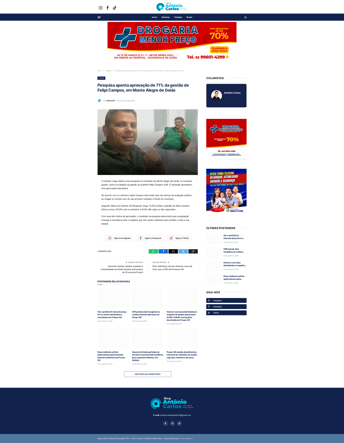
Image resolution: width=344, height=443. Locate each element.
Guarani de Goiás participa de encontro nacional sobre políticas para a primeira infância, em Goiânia (147, 356)
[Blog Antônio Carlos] (172, 6)
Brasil (189, 17)
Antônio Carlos (232, 92)
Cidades (178, 17)
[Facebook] (88, 194)
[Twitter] (88, 206)
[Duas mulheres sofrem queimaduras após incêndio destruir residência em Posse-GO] (113, 338)
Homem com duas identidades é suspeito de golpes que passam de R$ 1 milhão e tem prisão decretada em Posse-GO (182, 316)
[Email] (88, 200)
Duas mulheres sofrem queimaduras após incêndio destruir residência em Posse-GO (111, 356)
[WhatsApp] (88, 188)
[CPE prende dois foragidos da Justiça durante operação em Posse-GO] (147, 298)
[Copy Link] (88, 212)
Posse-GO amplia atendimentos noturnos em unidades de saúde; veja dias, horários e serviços (182, 355)
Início (154, 17)
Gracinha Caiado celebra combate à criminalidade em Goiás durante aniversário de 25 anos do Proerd (122, 269)
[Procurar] (245, 17)
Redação (110, 101)
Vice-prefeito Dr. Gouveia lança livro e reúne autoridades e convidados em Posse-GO (112, 315)
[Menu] (99, 17)
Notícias (166, 17)
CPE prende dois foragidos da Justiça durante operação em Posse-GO (146, 315)
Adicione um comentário (148, 374)
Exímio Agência (186, 438)
